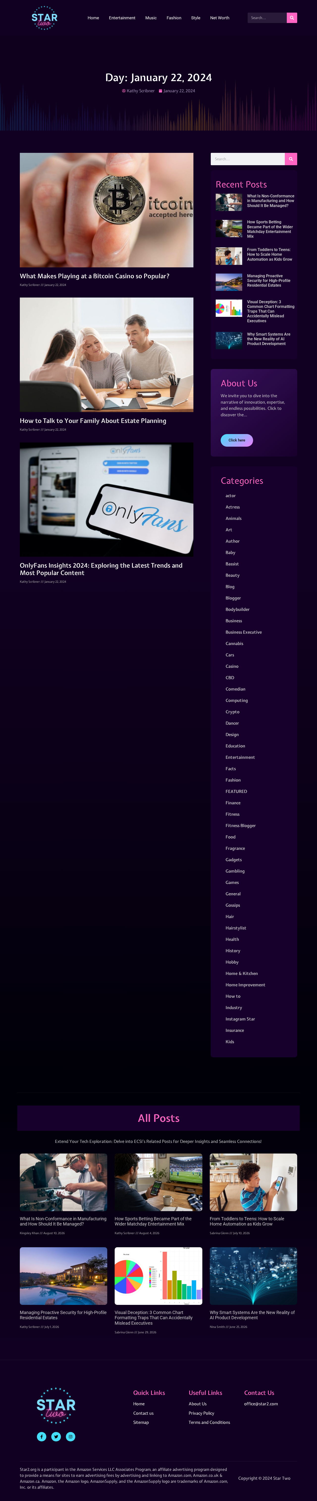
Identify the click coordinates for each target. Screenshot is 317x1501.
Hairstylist (236, 928)
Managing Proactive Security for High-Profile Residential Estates (269, 281)
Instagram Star (240, 1019)
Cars (230, 655)
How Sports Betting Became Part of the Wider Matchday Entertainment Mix (270, 229)
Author (233, 541)
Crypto (232, 712)
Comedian (235, 689)
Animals (233, 518)
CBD (230, 677)
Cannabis (234, 643)
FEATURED (236, 791)
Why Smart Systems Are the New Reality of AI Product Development (269, 339)
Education (235, 746)
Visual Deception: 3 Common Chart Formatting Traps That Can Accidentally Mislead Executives (270, 311)
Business (234, 620)
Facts (231, 768)
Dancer (232, 723)
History (233, 950)
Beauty (233, 575)
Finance (233, 803)
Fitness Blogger (241, 825)
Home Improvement (245, 985)
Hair (230, 916)
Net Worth (219, 17)
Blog (230, 586)
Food (231, 837)
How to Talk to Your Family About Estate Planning (93, 420)
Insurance (235, 1030)
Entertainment (122, 17)
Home (93, 17)
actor (231, 495)
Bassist (232, 564)
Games (232, 882)
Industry (234, 1007)
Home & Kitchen (242, 973)
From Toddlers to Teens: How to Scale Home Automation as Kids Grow (269, 254)
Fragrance (235, 848)
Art (229, 529)
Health (232, 939)
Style (195, 17)
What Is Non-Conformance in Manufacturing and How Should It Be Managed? (270, 201)
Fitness (232, 814)
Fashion (174, 17)
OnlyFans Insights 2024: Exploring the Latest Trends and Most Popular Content (101, 569)
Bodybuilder (238, 609)
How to (233, 996)
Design (232, 734)
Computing (237, 700)
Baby (231, 552)
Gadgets (234, 859)
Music (151, 17)
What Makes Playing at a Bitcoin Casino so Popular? (95, 276)
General (233, 894)
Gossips (233, 905)
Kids (230, 1041)
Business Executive (244, 632)
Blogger (233, 598)
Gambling (235, 871)
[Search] (292, 18)
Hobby (232, 962)
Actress (233, 507)
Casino (232, 666)
